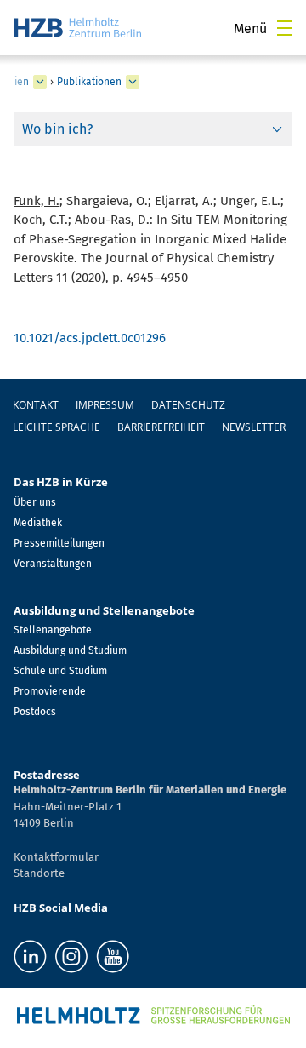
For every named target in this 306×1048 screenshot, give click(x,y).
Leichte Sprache (56, 427)
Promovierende (50, 691)
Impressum (105, 405)
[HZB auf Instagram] (71, 956)
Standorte (39, 873)
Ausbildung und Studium (70, 650)
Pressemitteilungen (59, 543)
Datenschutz (188, 405)
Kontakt (36, 405)
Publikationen (89, 82)
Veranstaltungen (53, 564)
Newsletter (254, 427)
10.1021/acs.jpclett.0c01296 (90, 338)
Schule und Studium (60, 671)
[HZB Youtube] (112, 956)
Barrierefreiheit (161, 427)
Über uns (35, 502)
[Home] (77, 27)
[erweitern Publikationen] (132, 82)
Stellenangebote (53, 630)
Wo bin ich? (57, 129)
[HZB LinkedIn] (30, 956)
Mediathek (38, 523)
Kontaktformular (56, 856)
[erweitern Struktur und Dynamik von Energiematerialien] (40, 82)
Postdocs (35, 712)
